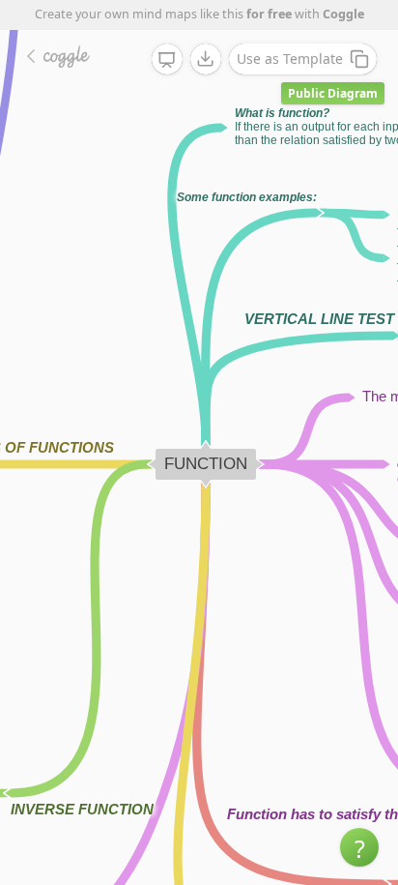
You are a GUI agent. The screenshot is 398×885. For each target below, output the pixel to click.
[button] (359, 847)
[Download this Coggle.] (205, 59)
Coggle (343, 14)
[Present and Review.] (167, 59)
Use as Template (290, 58)
